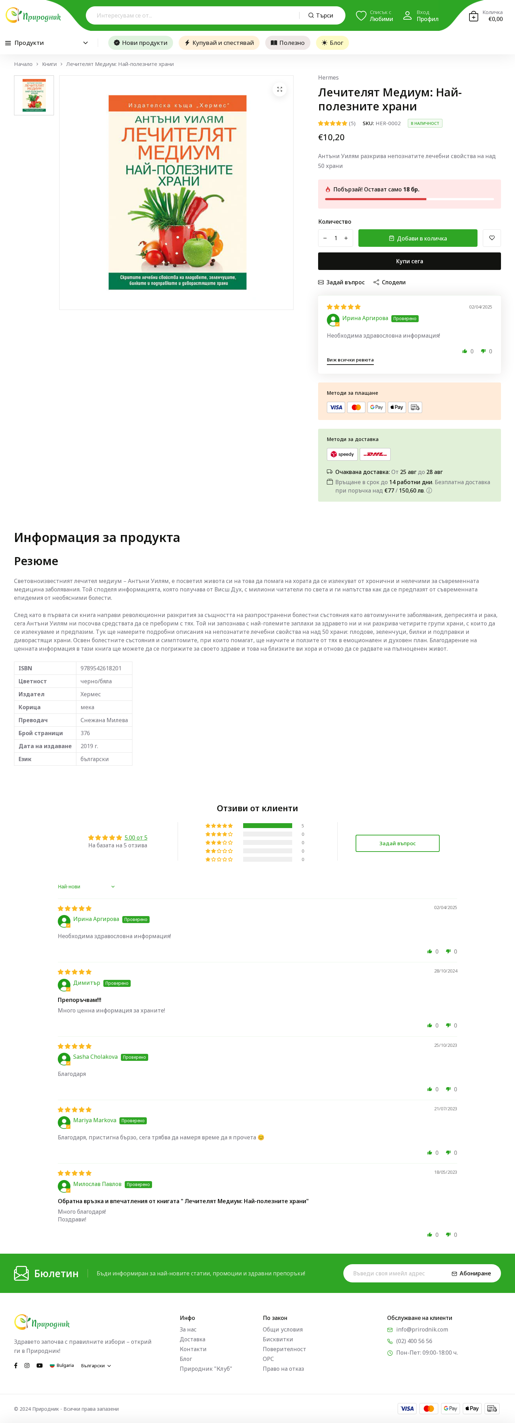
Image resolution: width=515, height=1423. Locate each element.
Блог (336, 43)
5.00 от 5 (136, 837)
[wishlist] (492, 238)
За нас (188, 1329)
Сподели (394, 282)
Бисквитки (278, 1339)
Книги (49, 64)
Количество (334, 221)
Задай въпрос (346, 282)
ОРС (268, 1359)
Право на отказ (283, 1369)
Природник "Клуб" (206, 1369)
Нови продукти (144, 43)
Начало (23, 64)
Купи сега (409, 261)
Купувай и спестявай (223, 43)
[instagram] (27, 1365)
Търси (324, 15)
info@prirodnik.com (422, 1329)
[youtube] (39, 1365)
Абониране (475, 1273)
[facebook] (16, 1365)
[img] (343, 307)
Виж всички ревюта (350, 360)
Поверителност (284, 1349)
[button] (465, 351)
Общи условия (283, 1329)
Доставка (192, 1339)
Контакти (193, 1349)
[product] (280, 89)
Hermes (328, 77)
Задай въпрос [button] (397, 843)
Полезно (292, 43)
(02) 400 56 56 (414, 1341)
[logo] (33, 15)
